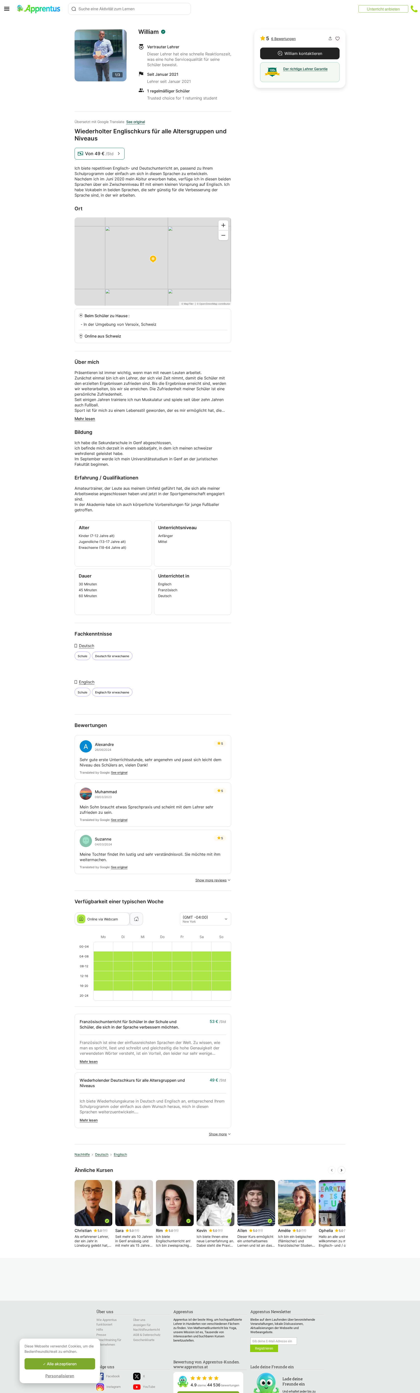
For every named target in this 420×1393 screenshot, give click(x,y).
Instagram (113, 1387)
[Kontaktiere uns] (414, 8)
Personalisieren (59, 1375)
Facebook (113, 1376)
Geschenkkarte (143, 1340)
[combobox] (129, 9)
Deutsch (86, 645)
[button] (337, 38)
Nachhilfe (82, 1154)
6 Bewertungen (283, 39)
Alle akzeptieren (61, 1363)
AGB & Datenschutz (146, 1335)
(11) (104, 1230)
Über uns (139, 1320)
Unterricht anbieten (383, 9)
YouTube (149, 1387)
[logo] (40, 8)
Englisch (86, 681)
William (148, 32)
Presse (101, 1335)
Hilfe (99, 1329)
